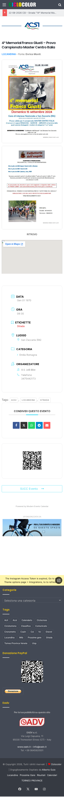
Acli (6, 619)
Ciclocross (42, 619)
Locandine (12, 774)
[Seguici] (59, 579)
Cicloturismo (10, 625)
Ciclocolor (56, 763)
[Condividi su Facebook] (16, 424)
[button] (32, 527)
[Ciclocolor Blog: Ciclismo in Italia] (22, 4)
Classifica (26, 625)
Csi (32, 631)
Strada (43, 399)
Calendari (52, 774)
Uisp (34, 642)
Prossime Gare (27, 774)
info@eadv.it (40, 746)
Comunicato (41, 625)
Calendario (27, 619)
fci (40, 631)
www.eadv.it (24, 746)
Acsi (12, 399)
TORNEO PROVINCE (32, 779)
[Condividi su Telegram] (39, 424)
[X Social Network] (23, 424)
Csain (23, 631)
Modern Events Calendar (37, 505)
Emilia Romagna (28, 354)
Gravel (49, 631)
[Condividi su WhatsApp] (31, 424)
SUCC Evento (29, 488)
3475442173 (28, 377)
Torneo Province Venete (15, 642)
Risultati (41, 774)
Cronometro (10, 631)
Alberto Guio (48, 769)
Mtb (21, 637)
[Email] (47, 424)
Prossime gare (34, 637)
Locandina (26, 399)
